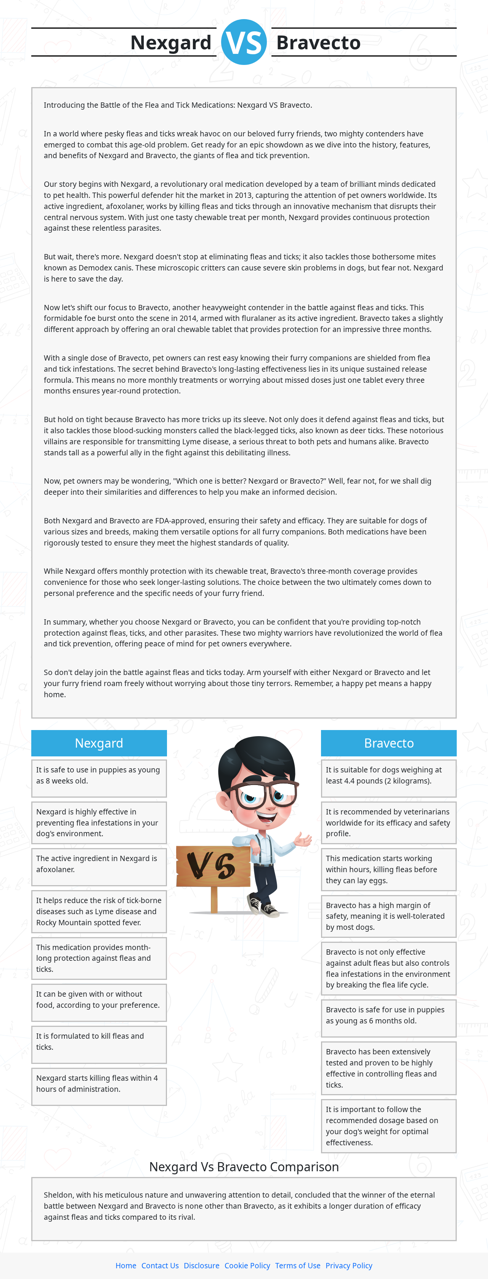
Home (126, 1265)
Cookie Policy (247, 1265)
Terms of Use (298, 1265)
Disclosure (202, 1265)
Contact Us (160, 1265)
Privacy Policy (349, 1265)
